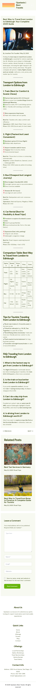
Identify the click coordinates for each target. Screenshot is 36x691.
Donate (18, 636)
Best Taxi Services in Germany (17, 467)
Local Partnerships (18, 651)
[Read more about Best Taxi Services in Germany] (18, 454)
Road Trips (17, 470)
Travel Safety (18, 659)
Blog (18, 638)
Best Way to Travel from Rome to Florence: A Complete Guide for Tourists (17, 500)
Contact (18, 641)
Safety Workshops (18, 653)
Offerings (18, 634)
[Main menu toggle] (32, 5)
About (18, 632)
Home (18, 630)
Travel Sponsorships (18, 655)
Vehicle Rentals (18, 657)
